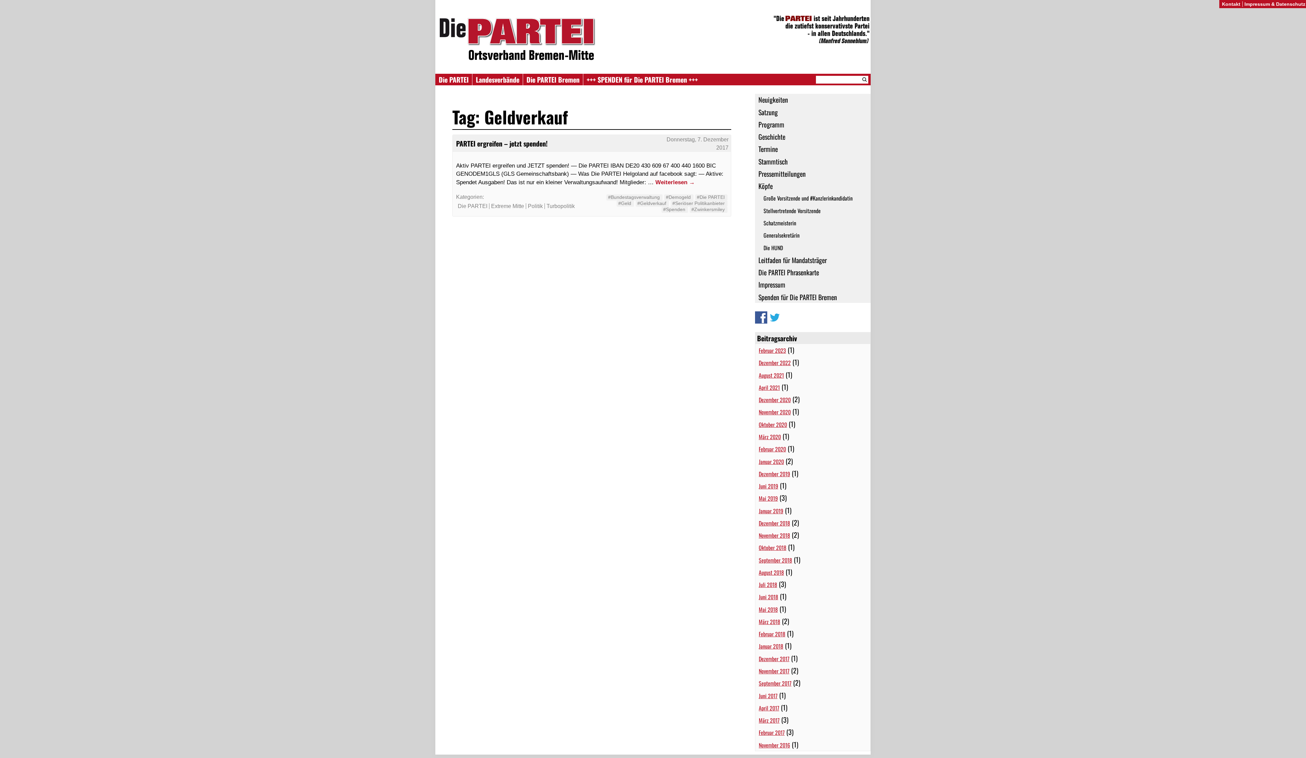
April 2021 (769, 387)
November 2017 (774, 671)
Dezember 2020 (775, 400)
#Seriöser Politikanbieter (698, 203)
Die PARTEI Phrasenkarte (788, 272)
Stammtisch (773, 161)
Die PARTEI (454, 79)
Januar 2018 (771, 646)
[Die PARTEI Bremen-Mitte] (653, 40)
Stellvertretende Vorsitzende (792, 211)
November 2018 (774, 535)
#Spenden (674, 209)
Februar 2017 (772, 732)
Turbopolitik (561, 206)
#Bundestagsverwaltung (634, 197)
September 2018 (775, 560)
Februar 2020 (772, 449)
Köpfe (765, 186)
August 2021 (771, 375)
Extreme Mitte (507, 206)
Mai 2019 (768, 498)
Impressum (771, 284)
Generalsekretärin (782, 235)
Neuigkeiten (773, 99)
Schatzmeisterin (780, 223)
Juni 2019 (768, 486)
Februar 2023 (772, 350)
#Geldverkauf (651, 203)
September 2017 (775, 683)
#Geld (624, 203)
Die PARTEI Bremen (553, 79)
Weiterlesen (675, 182)
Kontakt (1231, 4)
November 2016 (774, 745)
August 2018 (771, 572)
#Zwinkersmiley (708, 209)
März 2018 (769, 622)
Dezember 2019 (774, 474)
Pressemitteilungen (782, 174)
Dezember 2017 (774, 659)
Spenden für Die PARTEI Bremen (797, 297)
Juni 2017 (768, 696)
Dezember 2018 (774, 523)
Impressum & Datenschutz (1274, 4)
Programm (771, 124)
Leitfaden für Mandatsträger (792, 260)
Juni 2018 (768, 597)
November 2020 (775, 412)
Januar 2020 (771, 462)
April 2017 (769, 708)
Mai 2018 (768, 609)
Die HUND (773, 248)
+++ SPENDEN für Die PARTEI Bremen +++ (642, 79)
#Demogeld (678, 197)
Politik (535, 206)
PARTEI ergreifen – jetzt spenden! (502, 143)
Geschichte (771, 137)
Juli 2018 (768, 585)
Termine (768, 149)
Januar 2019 (771, 511)
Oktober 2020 (773, 424)
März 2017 (769, 720)
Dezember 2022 (775, 363)
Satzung (768, 112)
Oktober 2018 (772, 548)
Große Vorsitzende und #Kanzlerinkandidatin (808, 198)
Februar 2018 (772, 634)
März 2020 (770, 437)
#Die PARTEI (711, 197)
